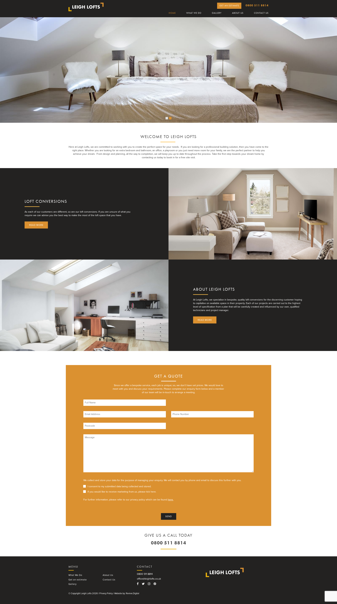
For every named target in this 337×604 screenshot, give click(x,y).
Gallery (217, 12)
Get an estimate (229, 5)
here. (170, 499)
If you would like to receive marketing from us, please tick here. (122, 491)
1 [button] (167, 118)
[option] (168, 70)
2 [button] (170, 118)
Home (172, 12)
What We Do (193, 12)
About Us (237, 12)
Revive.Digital (132, 593)
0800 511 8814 (257, 5)
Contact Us (261, 12)
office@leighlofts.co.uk (149, 578)
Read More (36, 224)
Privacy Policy (106, 593)
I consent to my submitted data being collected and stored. (119, 486)
